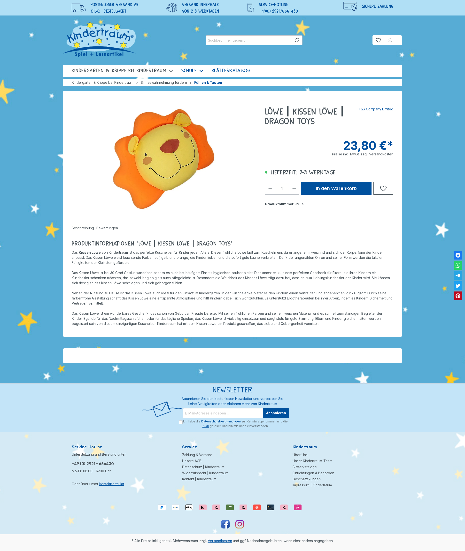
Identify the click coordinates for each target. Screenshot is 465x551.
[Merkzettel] (378, 40)
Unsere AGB (192, 461)
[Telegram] (458, 275)
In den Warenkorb (336, 188)
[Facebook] (458, 255)
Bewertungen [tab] (107, 228)
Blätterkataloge (305, 467)
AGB (205, 426)
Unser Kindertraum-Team (312, 461)
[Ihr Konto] (390, 40)
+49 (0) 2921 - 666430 (93, 463)
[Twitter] (458, 285)
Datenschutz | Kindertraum (203, 467)
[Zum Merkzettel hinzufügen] (383, 188)
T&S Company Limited (375, 109)
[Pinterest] (458, 295)
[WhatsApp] (458, 265)
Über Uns (300, 455)
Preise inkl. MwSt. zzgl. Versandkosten (362, 154)
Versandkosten (220, 541)
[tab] (83, 228)
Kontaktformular (111, 484)
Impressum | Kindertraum (312, 485)
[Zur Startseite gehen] (99, 39)
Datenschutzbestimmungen (221, 421)
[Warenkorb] (399, 38)
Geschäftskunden (307, 479)
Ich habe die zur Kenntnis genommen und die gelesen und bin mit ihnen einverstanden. (235, 424)
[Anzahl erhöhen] (294, 188)
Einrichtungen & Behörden (313, 473)
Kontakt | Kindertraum (199, 479)
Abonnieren (276, 413)
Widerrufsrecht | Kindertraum (205, 473)
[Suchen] (296, 40)
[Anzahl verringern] (270, 188)
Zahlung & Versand (197, 455)
